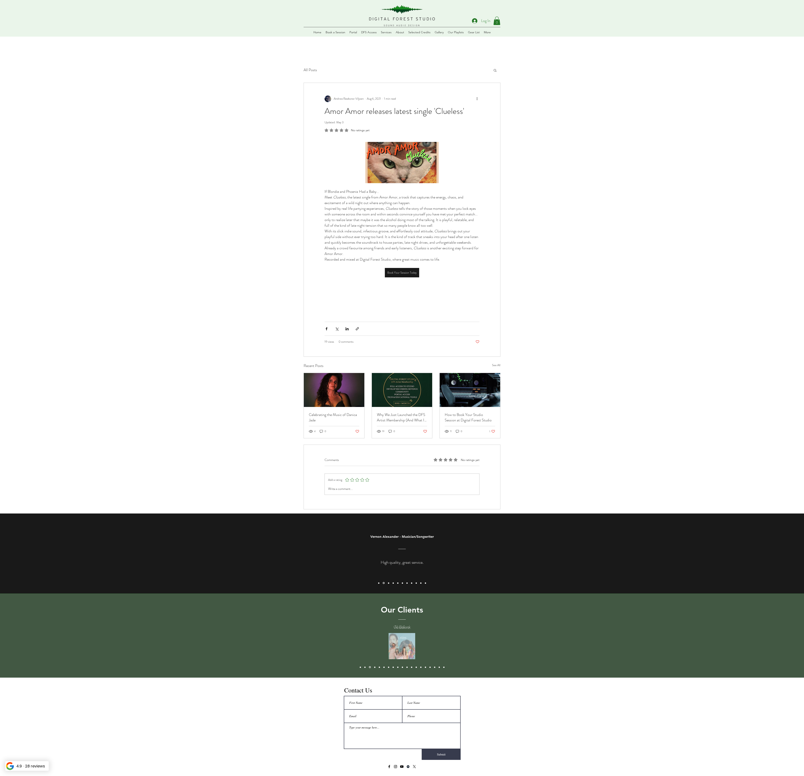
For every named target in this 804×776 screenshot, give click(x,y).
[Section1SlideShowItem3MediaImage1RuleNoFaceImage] (388, 583)
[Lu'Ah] (416, 667)
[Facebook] (389, 766)
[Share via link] (357, 329)
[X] (414, 766)
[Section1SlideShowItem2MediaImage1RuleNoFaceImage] (384, 583)
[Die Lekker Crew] (407, 667)
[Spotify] (408, 766)
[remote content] (402, 292)
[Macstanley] (439, 667)
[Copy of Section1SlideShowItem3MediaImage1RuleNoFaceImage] (393, 583)
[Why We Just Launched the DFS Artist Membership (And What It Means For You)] (402, 390)
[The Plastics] (411, 667)
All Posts (310, 70)
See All (496, 365)
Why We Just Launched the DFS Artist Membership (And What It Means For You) (401, 417)
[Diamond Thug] (388, 667)
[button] (496, 21)
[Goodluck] (370, 667)
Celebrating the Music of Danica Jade (333, 417)
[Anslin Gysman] (393, 667)
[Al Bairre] (365, 667)
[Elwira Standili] (397, 667)
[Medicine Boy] (384, 667)
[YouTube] (402, 766)
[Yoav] (434, 667)
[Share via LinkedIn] (347, 329)
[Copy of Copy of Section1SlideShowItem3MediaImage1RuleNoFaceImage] (402, 583)
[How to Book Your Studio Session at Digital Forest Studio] (470, 390)
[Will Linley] (360, 667)
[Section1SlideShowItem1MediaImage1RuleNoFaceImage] (378, 583)
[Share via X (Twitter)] (337, 329)
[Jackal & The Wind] (425, 667)
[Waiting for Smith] (420, 667)
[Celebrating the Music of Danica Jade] (334, 390)
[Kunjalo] (430, 667)
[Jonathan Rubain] (374, 667)
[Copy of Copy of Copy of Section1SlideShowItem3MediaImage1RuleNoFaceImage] (407, 583)
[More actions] (476, 98)
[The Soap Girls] (402, 667)
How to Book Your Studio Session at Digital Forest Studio (468, 417)
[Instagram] (395, 766)
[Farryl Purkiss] (444, 667)
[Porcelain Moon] (379, 667)
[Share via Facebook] (327, 329)
